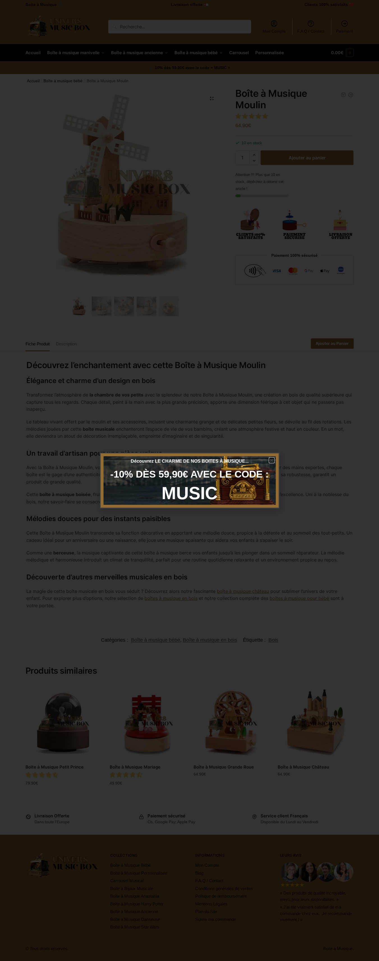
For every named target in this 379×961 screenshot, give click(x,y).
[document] (189, 480)
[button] (272, 460)
